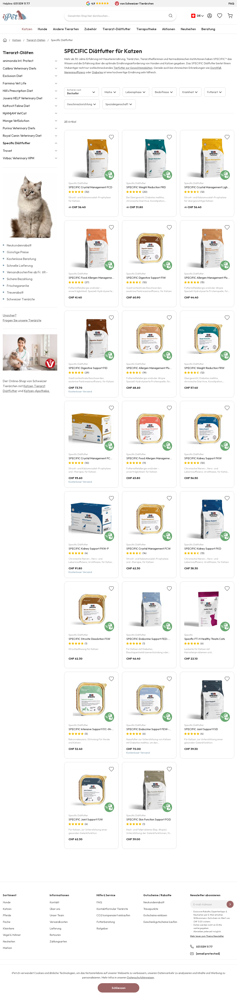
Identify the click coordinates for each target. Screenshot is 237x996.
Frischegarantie (18, 286)
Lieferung (55, 928)
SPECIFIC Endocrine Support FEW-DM (149, 729)
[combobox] (120, 16)
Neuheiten (188, 29)
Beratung (208, 29)
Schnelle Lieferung (20, 266)
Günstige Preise (18, 252)
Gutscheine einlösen (155, 915)
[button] (197, 16)
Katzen (27, 29)
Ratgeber (102, 928)
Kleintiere (8, 928)
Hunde (42, 29)
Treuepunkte (150, 909)
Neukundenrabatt (19, 245)
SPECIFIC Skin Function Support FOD (148, 819)
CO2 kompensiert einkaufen (113, 915)
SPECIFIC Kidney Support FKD (202, 548)
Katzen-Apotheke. (37, 391)
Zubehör (90, 29)
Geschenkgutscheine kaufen (160, 922)
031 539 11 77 (204, 946)
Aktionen (168, 29)
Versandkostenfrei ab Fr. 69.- (27, 272)
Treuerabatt (15, 292)
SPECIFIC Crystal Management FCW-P (92, 458)
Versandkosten (59, 922)
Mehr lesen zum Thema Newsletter (207, 936)
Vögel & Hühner (12, 935)
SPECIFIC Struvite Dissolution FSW (89, 639)
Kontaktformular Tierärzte (112, 909)
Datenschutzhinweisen (140, 977)
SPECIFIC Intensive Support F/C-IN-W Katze (95, 729)
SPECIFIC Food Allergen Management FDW (152, 458)
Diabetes (97, 72)
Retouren (55, 935)
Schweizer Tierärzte (21, 299)
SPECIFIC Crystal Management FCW (148, 548)
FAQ (231, 3)
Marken (7, 948)
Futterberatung (105, 922)
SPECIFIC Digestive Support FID (88, 368)
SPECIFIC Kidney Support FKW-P (89, 548)
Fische (6, 922)
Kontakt (54, 902)
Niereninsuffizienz (74, 72)
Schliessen (118, 988)
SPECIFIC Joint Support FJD (201, 729)
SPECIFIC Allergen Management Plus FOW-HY (154, 368)
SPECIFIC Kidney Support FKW (203, 458)
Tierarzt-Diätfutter (117, 29)
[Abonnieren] (230, 904)
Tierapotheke (146, 29)
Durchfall (215, 67)
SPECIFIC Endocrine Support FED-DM (149, 639)
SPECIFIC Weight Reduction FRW (204, 368)
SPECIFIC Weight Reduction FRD (146, 187)
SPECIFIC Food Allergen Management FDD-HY (97, 277)
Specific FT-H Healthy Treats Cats (204, 639)
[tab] (81, 92)
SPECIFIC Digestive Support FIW (146, 277)
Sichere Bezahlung (19, 279)
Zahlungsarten (58, 941)
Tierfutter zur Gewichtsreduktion (133, 67)
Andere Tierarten (66, 29)
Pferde (7, 915)
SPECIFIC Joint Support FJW (86, 819)
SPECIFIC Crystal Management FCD (90, 187)
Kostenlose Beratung (21, 259)
